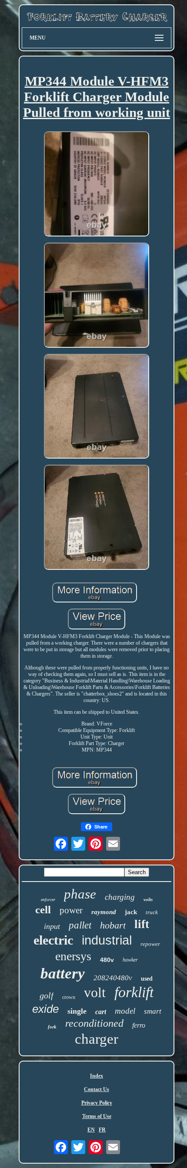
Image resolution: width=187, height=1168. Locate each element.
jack (131, 911)
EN (91, 1130)
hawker (130, 960)
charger (96, 1039)
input (52, 926)
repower (150, 944)
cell (43, 909)
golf (46, 995)
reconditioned (94, 1023)
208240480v (113, 978)
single (77, 1011)
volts (148, 899)
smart (152, 1011)
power (71, 910)
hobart (113, 925)
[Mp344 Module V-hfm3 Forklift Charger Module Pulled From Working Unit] (96, 184)
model (125, 1010)
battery (62, 973)
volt (95, 992)
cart (100, 1011)
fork (52, 1026)
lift (141, 924)
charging (120, 897)
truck (152, 912)
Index (96, 1076)
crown (68, 997)
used (147, 978)
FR (102, 1130)
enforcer (48, 899)
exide (45, 1008)
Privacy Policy (96, 1103)
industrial (107, 940)
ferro (138, 1025)
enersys (73, 956)
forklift (134, 992)
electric (53, 940)
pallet (80, 925)
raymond (103, 911)
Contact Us (96, 1089)
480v (107, 959)
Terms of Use (96, 1116)
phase (80, 894)
